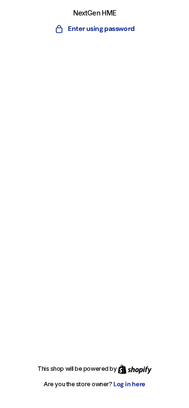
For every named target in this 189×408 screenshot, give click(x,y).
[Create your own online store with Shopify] (135, 368)
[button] (94, 29)
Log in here (129, 384)
